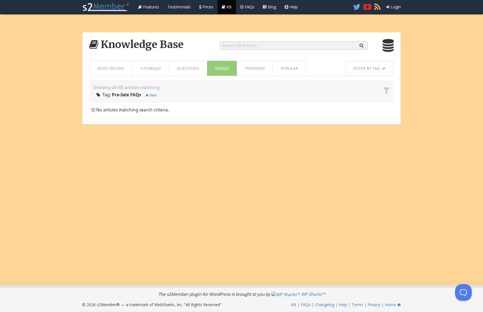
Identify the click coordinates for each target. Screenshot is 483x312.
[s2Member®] (106, 7)
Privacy (374, 304)
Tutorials (150, 68)
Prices (207, 6)
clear (153, 95)
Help (293, 6)
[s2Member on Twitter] (357, 7)
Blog (271, 6)
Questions (188, 68)
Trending (255, 68)
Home (391, 304)
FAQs (248, 6)
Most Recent (110, 68)
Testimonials (179, 6)
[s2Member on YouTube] (367, 7)
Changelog (324, 304)
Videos (222, 68)
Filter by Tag (366, 68)
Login (395, 6)
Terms (357, 304)
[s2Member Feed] (377, 7)
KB (228, 6)
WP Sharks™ (312, 294)
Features (150, 6)
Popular (289, 68)
